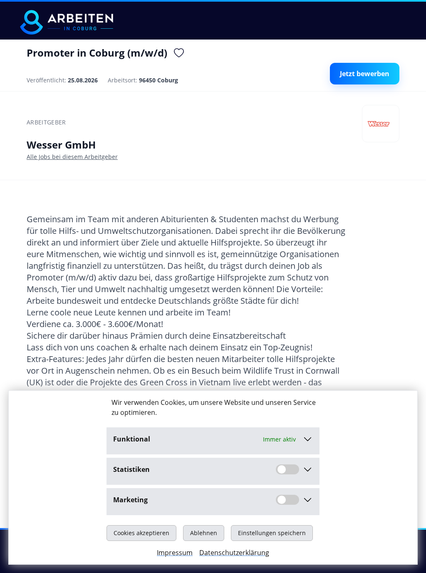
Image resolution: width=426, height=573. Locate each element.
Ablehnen (203, 533)
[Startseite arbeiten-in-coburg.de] (66, 22)
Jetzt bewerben (364, 73)
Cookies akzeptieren (141, 533)
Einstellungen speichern (272, 533)
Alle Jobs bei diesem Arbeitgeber (72, 157)
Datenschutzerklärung (234, 552)
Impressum (175, 552)
